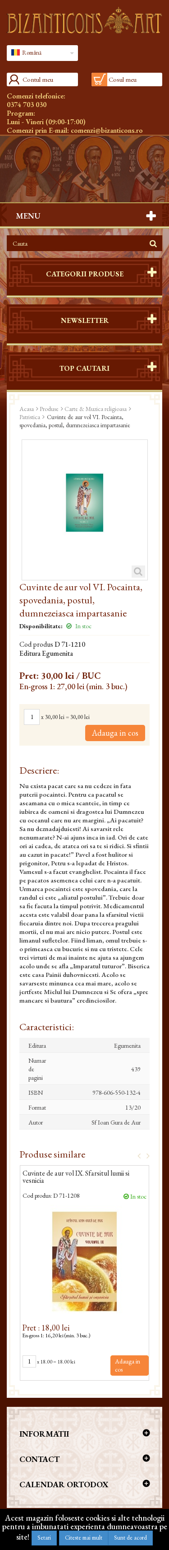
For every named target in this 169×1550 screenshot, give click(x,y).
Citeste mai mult (83, 1537)
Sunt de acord (130, 1537)
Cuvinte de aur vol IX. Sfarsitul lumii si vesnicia (76, 1177)
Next (145, 1155)
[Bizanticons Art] (84, 20)
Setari (44, 1537)
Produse (49, 409)
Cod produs (36, 644)
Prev (136, 1155)
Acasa (26, 409)
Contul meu (38, 79)
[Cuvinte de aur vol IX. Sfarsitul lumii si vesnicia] (84, 1261)
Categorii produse (84, 274)
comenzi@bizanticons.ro (107, 130)
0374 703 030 (26, 104)
